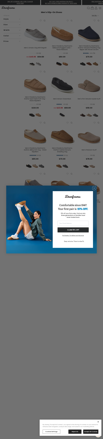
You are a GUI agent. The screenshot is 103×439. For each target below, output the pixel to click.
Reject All (75, 432)
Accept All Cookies (90, 432)
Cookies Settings (51, 432)
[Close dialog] (94, 188)
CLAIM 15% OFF (73, 230)
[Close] (98, 422)
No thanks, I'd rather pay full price (73, 235)
